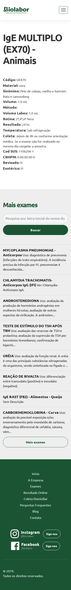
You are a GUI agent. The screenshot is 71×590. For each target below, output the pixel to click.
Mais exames (35, 442)
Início (41, 474)
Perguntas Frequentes (35, 505)
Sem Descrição (32, 398)
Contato (35, 517)
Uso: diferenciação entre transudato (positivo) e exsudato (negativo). (34, 381)
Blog (35, 511)
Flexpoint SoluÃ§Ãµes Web (65, 576)
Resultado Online (35, 492)
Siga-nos (51, 534)
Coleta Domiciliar (36, 499)
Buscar (35, 230)
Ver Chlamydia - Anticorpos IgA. (31, 285)
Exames (35, 486)
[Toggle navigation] (63, 10)
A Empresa (35, 480)
